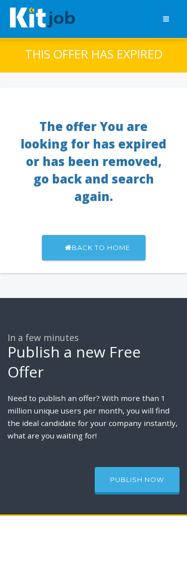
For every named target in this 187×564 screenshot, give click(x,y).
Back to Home (101, 248)
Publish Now (137, 480)
